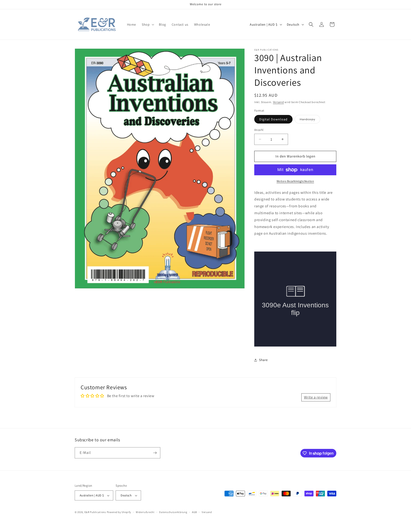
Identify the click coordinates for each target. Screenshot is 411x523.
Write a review (316, 397)
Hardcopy (310, 120)
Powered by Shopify (119, 512)
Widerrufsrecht (145, 512)
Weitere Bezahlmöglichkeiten (295, 181)
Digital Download (273, 119)
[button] (147, 24)
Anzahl (258, 130)
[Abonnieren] (155, 452)
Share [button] (263, 360)
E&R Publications (95, 512)
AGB (194, 512)
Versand (278, 102)
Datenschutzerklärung (173, 512)
